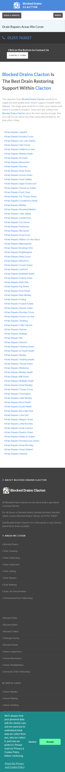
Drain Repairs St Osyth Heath (20, 351)
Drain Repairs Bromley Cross (20, 312)
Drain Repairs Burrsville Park (19, 411)
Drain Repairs (9, 578)
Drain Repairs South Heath (19, 406)
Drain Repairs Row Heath (18, 291)
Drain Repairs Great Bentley (19, 385)
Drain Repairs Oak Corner (18, 145)
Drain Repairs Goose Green (19, 175)
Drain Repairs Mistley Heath (19, 372)
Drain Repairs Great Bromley (19, 445)
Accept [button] (50, 742)
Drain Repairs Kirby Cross (18, 256)
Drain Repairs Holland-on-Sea (20, 149)
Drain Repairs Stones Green (19, 308)
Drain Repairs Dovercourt (18, 235)
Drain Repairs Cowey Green (19, 265)
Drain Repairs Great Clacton (19, 428)
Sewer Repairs (10, 691)
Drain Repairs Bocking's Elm (19, 248)
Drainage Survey (11, 638)
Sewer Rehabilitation (13, 665)
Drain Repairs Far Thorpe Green (21, 196)
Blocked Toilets (11, 631)
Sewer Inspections (12, 651)
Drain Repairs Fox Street (17, 222)
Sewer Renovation (12, 658)
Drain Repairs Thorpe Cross (19, 389)
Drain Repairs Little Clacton (19, 325)
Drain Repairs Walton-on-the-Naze (23, 239)
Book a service (12, 15)
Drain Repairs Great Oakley (19, 179)
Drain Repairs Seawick (16, 453)
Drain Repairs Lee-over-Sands (20, 140)
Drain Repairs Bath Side (17, 282)
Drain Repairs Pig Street (17, 286)
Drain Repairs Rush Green (18, 171)
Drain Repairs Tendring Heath (20, 359)
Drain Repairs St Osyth (17, 158)
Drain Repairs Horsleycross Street (22, 440)
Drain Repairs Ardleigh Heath (20, 381)
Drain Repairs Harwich (16, 342)
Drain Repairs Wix (14, 338)
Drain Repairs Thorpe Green (19, 363)
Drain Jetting (9, 571)
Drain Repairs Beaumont (17, 162)
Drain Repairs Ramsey (16, 166)
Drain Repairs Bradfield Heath (20, 273)
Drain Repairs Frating (16, 299)
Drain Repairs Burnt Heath (18, 402)
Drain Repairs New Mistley (18, 295)
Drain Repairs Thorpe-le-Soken (21, 188)
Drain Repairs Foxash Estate (19, 303)
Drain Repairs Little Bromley (19, 423)
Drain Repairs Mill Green (17, 376)
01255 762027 (19, 38)
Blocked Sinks (10, 618)
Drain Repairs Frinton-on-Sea (20, 316)
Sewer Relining (10, 698)
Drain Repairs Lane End (17, 415)
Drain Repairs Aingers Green (19, 419)
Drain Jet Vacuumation (14, 591)
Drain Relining (10, 584)
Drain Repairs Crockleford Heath (21, 200)
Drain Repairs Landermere (18, 218)
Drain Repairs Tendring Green (20, 346)
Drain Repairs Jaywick (16, 132)
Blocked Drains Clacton (27, 490)
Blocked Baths (10, 624)
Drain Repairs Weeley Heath (19, 153)
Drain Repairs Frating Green (19, 278)
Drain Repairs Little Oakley (18, 213)
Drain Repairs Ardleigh (16, 333)
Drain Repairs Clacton (16, 329)
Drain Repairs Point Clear (18, 192)
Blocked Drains (10, 544)
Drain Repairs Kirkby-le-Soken (20, 436)
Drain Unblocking (11, 558)
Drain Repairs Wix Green (17, 230)
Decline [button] (32, 742)
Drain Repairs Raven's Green (19, 432)
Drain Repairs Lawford (17, 269)
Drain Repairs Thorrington (18, 393)
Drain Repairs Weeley (16, 355)
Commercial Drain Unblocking (17, 598)
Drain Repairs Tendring (17, 320)
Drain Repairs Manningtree (18, 243)
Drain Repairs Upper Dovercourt (21, 183)
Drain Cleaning (10, 551)
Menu (58, 15)
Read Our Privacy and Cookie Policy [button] (14, 765)
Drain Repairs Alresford (17, 261)
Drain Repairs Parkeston (17, 226)
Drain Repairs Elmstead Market (21, 209)
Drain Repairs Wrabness (17, 368)
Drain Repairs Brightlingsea (19, 252)
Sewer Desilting (11, 705)
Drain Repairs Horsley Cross (19, 136)
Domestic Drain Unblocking (16, 671)
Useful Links (12, 683)
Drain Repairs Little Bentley (19, 398)
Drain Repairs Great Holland (19, 449)
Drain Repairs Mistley (16, 205)
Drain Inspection (11, 564)
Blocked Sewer (10, 644)
